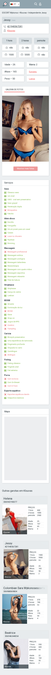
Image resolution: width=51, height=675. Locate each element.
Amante (11, 304)
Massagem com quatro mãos (20, 269)
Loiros (32, 78)
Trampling (12, 329)
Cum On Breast (14, 382)
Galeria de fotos (14, 89)
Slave (10, 315)
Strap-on (11, 318)
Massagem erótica (15, 255)
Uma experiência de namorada (20, 341)
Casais (10, 233)
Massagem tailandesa (17, 262)
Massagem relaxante (16, 276)
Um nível (11, 196)
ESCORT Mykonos (10, 13)
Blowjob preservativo (16, 337)
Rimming (11, 243)
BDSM (10, 311)
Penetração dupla (15, 207)
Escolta (11, 222)
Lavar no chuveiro (15, 236)
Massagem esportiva (16, 273)
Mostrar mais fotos (25, 168)
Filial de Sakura (14, 280)
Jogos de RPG (13, 322)
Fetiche (10, 214)
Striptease (12, 288)
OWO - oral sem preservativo (19, 199)
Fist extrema (12, 370)
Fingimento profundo (16, 344)
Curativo (11, 325)
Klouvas (23, 13)
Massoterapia (13, 266)
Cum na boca (13, 379)
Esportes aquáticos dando (18, 394)
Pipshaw (11, 240)
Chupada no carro (15, 348)
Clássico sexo (13, 192)
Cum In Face (12, 386)
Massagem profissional (17, 252)
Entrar (40, 3)
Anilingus (11, 355)
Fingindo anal (13, 367)
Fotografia (12, 226)
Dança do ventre (14, 292)
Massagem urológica (16, 259)
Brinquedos (12, 210)
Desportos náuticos (16, 398)
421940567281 (15, 26)
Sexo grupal (12, 203)
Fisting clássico (14, 363)
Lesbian (11, 295)
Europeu (33, 71)
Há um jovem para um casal (19, 229)
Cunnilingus (12, 351)
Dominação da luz (15, 307)
